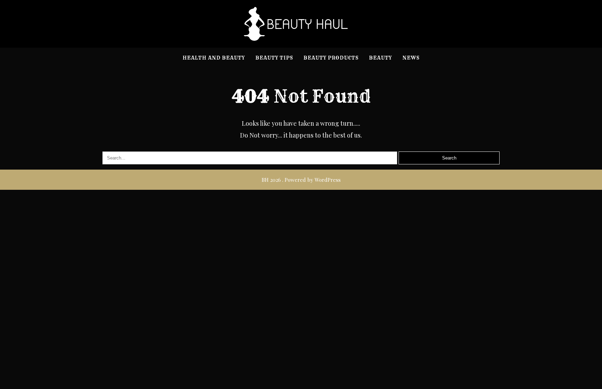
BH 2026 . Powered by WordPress (301, 179)
